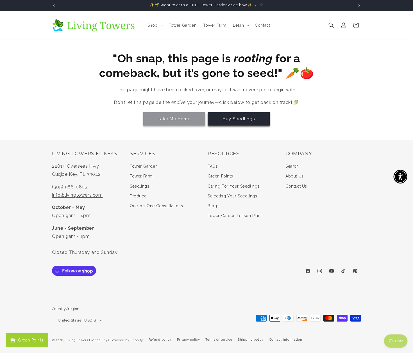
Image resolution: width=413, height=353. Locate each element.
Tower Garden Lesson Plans (235, 215)
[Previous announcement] (54, 5)
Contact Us (296, 186)
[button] (154, 25)
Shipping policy (251, 339)
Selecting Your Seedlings (232, 196)
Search (292, 166)
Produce (138, 196)
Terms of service (218, 339)
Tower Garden (144, 166)
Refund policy (160, 339)
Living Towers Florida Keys (87, 340)
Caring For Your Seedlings (234, 186)
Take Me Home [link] (174, 118)
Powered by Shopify (126, 340)
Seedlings (139, 186)
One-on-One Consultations (156, 206)
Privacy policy (188, 339)
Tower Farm (141, 176)
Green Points (220, 176)
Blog (212, 206)
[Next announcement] (359, 5)
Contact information (285, 339)
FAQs (213, 166)
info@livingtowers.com (77, 195)
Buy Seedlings (239, 118)
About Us (294, 176)
